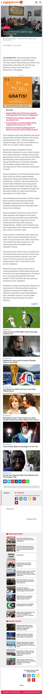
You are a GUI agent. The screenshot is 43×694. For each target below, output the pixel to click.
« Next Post (10, 509)
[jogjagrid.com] (22, 2)
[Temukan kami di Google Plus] (34, 499)
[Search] (41, 2)
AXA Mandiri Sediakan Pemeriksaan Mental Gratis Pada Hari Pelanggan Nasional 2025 (25, 589)
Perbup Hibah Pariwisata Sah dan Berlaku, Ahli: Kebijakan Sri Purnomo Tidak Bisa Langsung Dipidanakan (25, 614)
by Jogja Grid (36, 692)
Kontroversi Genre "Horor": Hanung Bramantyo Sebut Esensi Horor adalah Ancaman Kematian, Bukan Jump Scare (25, 573)
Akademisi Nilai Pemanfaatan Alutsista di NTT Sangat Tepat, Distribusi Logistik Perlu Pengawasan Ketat (24, 627)
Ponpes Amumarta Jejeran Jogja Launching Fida (17, 33)
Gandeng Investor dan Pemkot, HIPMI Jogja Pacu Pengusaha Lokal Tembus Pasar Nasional (24, 636)
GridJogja (6, 27)
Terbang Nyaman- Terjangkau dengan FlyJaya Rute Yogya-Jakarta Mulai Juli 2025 (24, 597)
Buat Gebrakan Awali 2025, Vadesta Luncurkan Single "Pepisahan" (23, 564)
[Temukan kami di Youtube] (16, 502)
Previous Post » (31, 519)
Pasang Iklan (20, 555)
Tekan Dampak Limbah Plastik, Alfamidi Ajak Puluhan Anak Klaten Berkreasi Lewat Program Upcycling (26, 662)
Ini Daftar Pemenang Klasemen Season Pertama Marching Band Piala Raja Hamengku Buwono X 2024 (25, 548)
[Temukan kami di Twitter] (25, 499)
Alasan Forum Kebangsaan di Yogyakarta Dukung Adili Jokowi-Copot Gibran (25, 540)
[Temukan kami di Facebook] (16, 499)
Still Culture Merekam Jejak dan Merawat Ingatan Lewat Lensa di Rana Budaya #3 (25, 581)
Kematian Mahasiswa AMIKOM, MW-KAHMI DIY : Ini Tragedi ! (25, 604)
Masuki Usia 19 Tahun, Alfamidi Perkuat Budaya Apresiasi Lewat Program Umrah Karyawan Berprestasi (25, 653)
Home (21, 685)
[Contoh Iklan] (21, 107)
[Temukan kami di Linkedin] (30, 499)
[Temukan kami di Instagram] (21, 499)
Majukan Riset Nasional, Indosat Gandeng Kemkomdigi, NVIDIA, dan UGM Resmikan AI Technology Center (25, 644)
